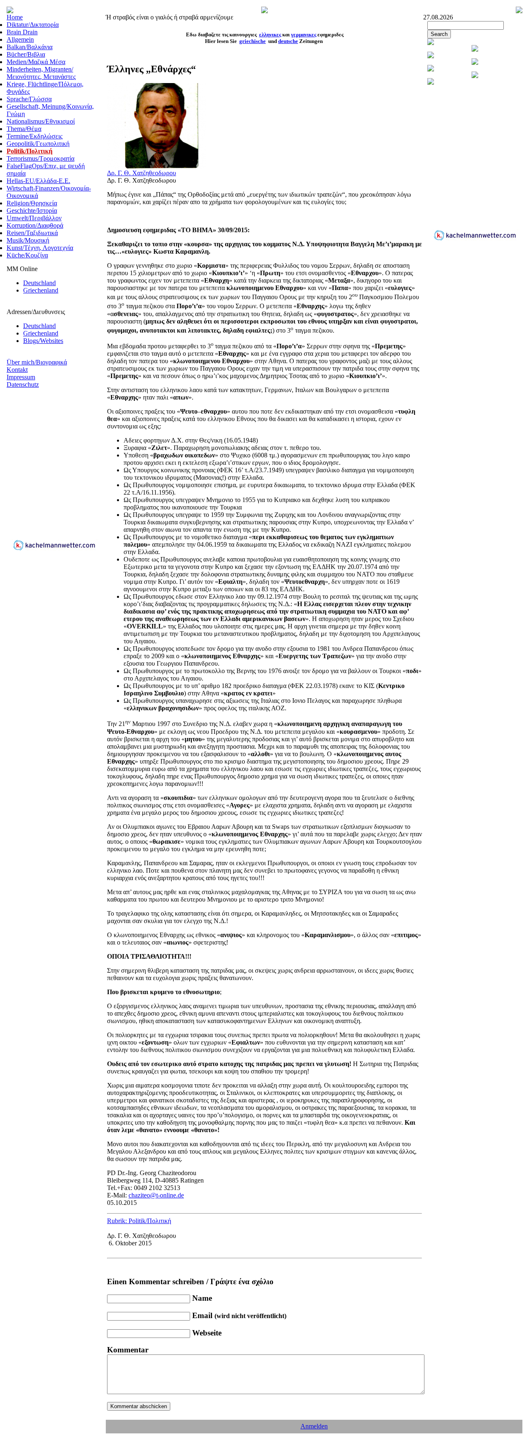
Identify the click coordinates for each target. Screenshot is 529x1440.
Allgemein (20, 39)
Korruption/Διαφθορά (35, 225)
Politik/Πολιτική (29, 151)
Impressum (21, 377)
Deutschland (39, 282)
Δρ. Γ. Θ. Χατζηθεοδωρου (141, 172)
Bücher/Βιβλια (26, 54)
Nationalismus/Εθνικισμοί (41, 121)
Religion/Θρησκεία (32, 203)
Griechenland (40, 290)
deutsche (288, 41)
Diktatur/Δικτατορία (33, 24)
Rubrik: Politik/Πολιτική (139, 1220)
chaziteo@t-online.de (156, 1195)
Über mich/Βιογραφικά (37, 362)
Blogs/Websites (43, 340)
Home (15, 17)
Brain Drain (22, 32)
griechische (252, 41)
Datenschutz (23, 384)
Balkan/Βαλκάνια (29, 46)
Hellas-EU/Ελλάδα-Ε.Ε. (38, 180)
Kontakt (17, 369)
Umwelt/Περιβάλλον (34, 217)
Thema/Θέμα (24, 128)
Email (239, 1315)
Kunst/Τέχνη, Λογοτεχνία (40, 247)
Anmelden (314, 1426)
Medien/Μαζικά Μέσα (36, 61)
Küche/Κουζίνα (27, 255)
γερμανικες (303, 34)
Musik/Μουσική (28, 240)
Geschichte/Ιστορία (32, 210)
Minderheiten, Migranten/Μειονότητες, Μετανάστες (41, 73)
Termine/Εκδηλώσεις (34, 136)
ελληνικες (270, 34)
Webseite (207, 1332)
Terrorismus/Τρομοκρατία (40, 158)
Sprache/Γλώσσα (29, 98)
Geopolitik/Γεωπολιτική (38, 143)
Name (202, 1298)
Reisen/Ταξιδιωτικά (32, 232)
